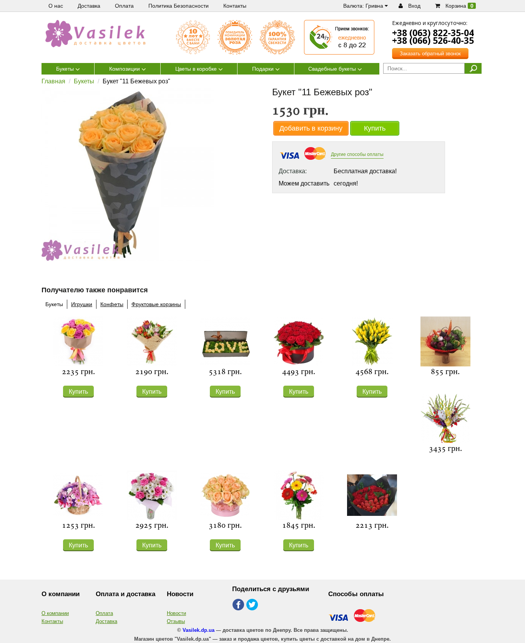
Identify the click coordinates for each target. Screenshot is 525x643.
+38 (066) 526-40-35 (433, 40)
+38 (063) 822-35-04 (433, 33)
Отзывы (176, 621)
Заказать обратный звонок (430, 53)
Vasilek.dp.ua (198, 630)
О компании (55, 613)
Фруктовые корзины (156, 304)
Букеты (84, 81)
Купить (374, 128)
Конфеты (111, 304)
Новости (176, 613)
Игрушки (81, 304)
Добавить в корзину (310, 128)
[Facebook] (238, 605)
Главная (53, 81)
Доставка (106, 621)
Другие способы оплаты (357, 154)
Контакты (52, 621)
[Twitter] (252, 605)
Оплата (104, 613)
